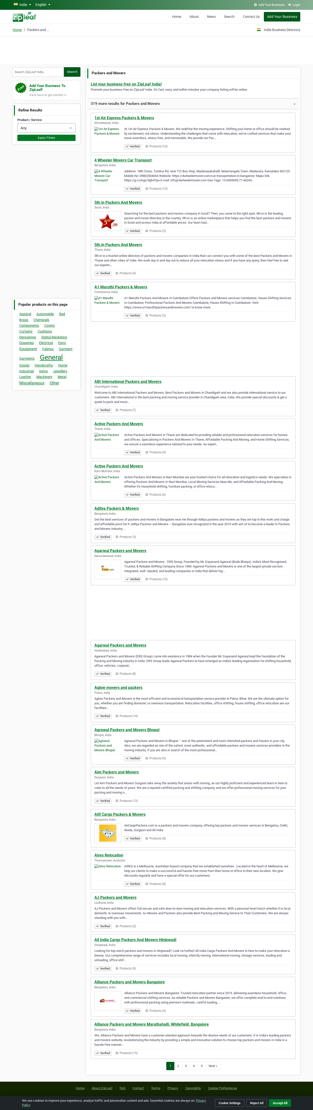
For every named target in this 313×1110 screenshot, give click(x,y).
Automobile (45, 314)
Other (54, 383)
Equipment (28, 349)
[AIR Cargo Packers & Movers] (109, 833)
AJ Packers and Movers (115, 897)
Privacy (173, 1088)
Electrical (46, 343)
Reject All (256, 1103)
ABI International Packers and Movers (127, 381)
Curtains (25, 331)
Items (43, 371)
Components (29, 325)
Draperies (26, 343)
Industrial (26, 371)
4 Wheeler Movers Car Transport (123, 160)
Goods (24, 365)
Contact (138, 1088)
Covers (49, 325)
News (211, 17)
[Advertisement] (156, 49)
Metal (62, 377)
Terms (155, 1088)
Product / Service (29, 120)
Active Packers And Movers (118, 424)
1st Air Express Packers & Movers (124, 118)
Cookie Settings (230, 1103)
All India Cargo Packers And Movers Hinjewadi (135, 939)
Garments (26, 358)
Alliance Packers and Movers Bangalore (129, 982)
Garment (65, 349)
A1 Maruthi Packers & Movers (120, 287)
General (51, 357)
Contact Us (251, 17)
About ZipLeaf (102, 1088)
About (194, 17)
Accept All (280, 1103)
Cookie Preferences (222, 1088)
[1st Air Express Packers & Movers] (109, 137)
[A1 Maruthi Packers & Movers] (109, 306)
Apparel (25, 314)
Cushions (45, 331)
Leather (25, 377)
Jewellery (60, 371)
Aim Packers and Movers (116, 772)
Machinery (44, 377)
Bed (62, 314)
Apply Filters (46, 138)
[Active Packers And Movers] (109, 443)
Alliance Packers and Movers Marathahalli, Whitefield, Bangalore (151, 1024)
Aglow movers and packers (118, 687)
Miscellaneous (31, 383)
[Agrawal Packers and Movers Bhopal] (109, 749)
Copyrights (193, 1088)
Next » (213, 1066)
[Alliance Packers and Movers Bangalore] (109, 1001)
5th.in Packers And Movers (118, 202)
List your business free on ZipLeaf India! (126, 84)
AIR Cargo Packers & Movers (119, 814)
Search (229, 17)
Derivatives (27, 337)
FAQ (122, 1088)
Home (176, 17)
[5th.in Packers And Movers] (109, 221)
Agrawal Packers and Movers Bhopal (126, 730)
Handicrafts (44, 365)
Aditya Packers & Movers (116, 508)
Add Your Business (282, 17)
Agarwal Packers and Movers (120, 550)
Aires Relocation (108, 855)
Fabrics (48, 349)
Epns (62, 343)
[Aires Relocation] (109, 874)
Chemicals (41, 320)
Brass (23, 320)
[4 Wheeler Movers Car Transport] (109, 179)
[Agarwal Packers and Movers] (109, 570)
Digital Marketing (54, 337)
